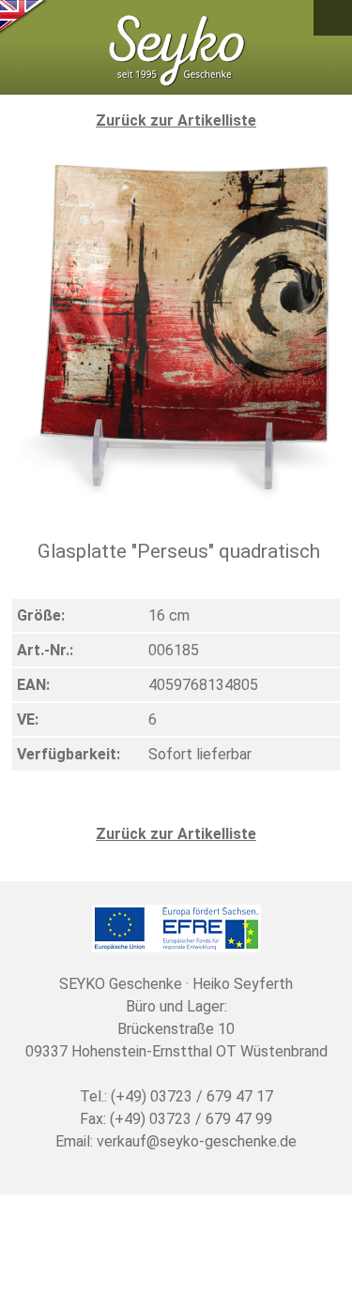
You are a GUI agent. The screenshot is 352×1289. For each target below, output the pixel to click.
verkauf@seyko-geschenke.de (197, 1141)
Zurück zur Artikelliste (176, 120)
